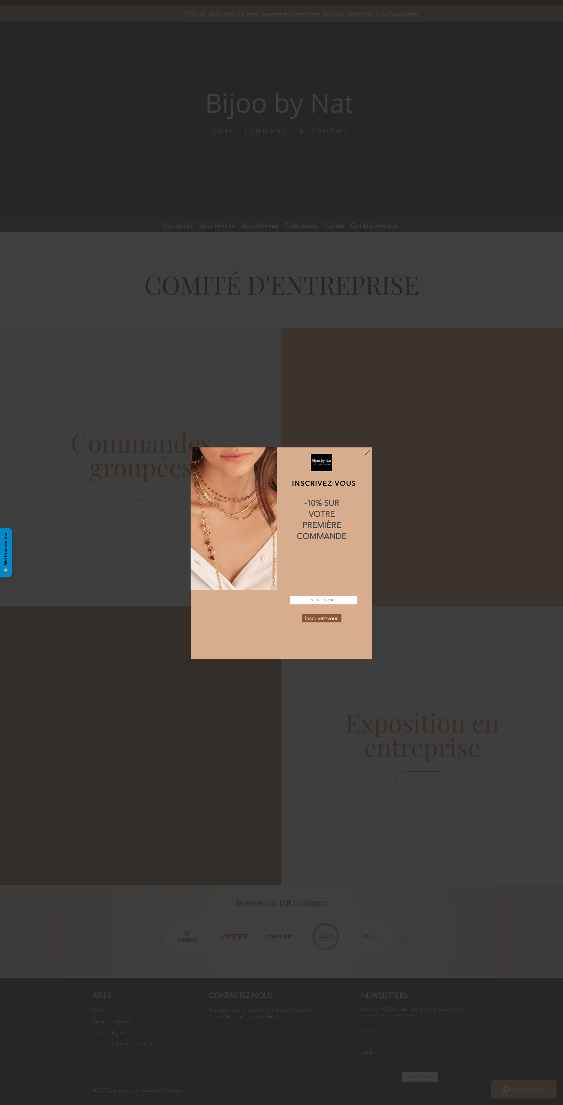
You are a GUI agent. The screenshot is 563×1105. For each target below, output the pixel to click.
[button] (367, 452)
